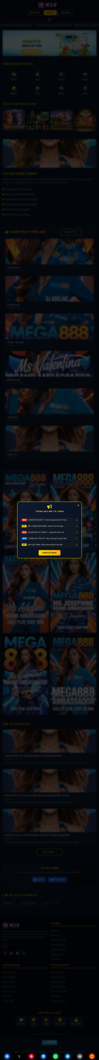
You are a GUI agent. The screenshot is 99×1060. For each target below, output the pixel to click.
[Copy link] (91, 1056)
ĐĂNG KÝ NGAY (50, 553)
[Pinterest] (31, 1056)
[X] (19, 1056)
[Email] (79, 1056)
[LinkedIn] (43, 1056)
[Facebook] (7, 1056)
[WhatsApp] (55, 1056)
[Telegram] (67, 1056)
